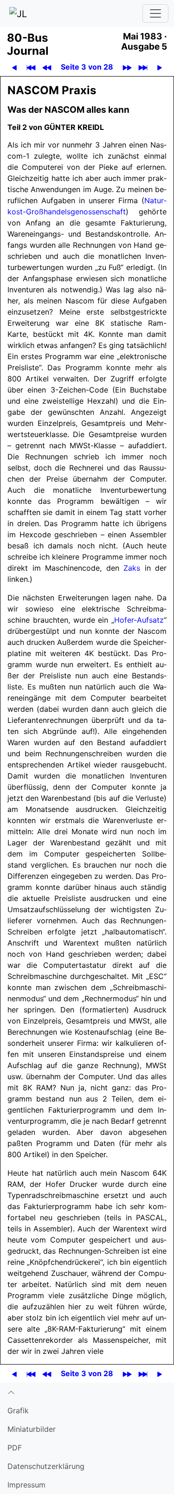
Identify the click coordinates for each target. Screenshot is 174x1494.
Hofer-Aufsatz (139, 620)
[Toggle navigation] (155, 13)
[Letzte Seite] (143, 67)
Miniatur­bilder (31, 1429)
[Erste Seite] (31, 67)
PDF (14, 1447)
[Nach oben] (87, 1392)
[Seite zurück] (14, 67)
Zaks (131, 568)
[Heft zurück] (47, 67)
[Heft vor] (127, 67)
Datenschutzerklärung (45, 1466)
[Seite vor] (160, 67)
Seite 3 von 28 (87, 66)
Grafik (18, 1410)
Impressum (26, 1484)
